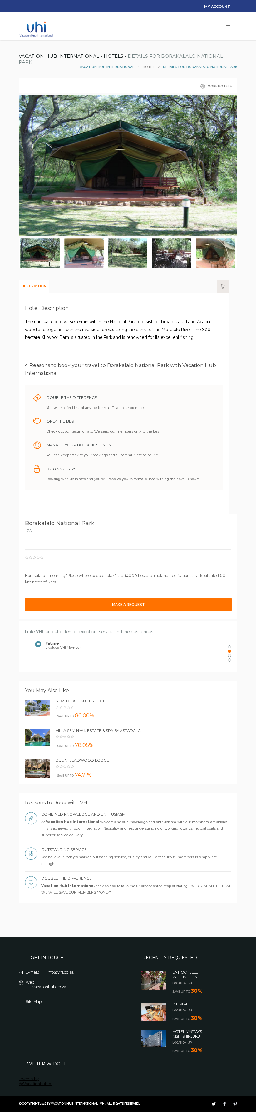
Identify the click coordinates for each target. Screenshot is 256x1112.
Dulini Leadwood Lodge (82, 760)
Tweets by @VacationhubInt (35, 1081)
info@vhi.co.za (60, 972)
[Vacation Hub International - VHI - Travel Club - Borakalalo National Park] (132, 234)
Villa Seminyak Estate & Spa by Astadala (98, 730)
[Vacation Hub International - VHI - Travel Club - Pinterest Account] (235, 1104)
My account (217, 6)
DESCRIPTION (34, 286)
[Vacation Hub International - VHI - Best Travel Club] (37, 36)
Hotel (149, 67)
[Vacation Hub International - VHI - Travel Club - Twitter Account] (214, 1104)
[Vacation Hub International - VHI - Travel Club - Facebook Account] (224, 1104)
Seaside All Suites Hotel (82, 700)
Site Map (34, 1001)
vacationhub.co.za (49, 987)
